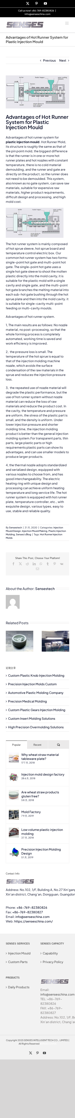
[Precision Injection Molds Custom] (55, 633)
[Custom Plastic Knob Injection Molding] (19, 633)
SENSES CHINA (48, 1043)
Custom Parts (18, 962)
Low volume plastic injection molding (42, 832)
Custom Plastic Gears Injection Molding (36, 710)
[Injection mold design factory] (14, 774)
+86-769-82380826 (32, 907)
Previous (49, 60)
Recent (37, 744)
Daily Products (18, 987)
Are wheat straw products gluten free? (40, 794)
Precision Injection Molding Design (41, 851)
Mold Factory (31, 812)
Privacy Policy (53, 962)
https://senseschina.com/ (33, 921)
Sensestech (15, 527)
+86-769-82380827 (27, 912)
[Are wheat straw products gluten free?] (14, 792)
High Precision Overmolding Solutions (36, 727)
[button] (9, 641)
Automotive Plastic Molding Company (35, 693)
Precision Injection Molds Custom (32, 684)
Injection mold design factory (42, 774)
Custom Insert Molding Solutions (31, 718)
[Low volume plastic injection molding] (14, 830)
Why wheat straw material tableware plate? (40, 757)
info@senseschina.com (37, 14)
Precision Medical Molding (27, 701)
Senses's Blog (23, 534)
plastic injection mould (22, 142)
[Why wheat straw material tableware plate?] (14, 755)
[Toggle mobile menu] (67, 23)
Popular (16, 744)
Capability (50, 953)
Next (62, 60)
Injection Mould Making (34, 531)
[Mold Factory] (14, 812)
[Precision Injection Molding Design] (14, 849)
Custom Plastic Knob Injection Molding (36, 675)
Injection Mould (19, 953)
